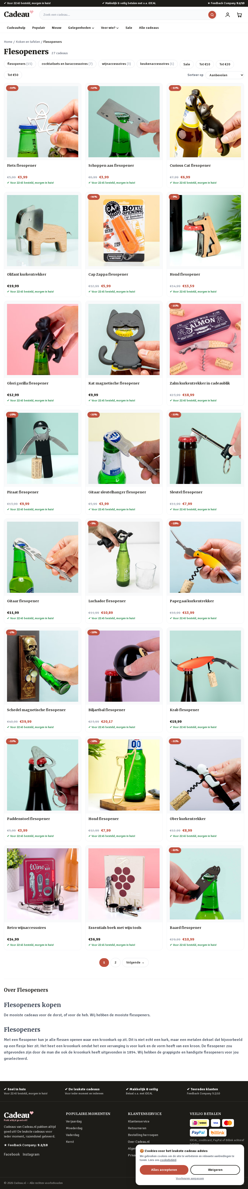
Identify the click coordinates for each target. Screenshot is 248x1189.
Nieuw (56, 28)
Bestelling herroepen (143, 1135)
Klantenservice (138, 1121)
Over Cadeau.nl (139, 1142)
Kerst (70, 1142)
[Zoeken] (212, 15)
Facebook (12, 1154)
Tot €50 (13, 75)
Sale (128, 28)
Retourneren (137, 1128)
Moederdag (74, 1128)
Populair (38, 28)
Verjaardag (74, 1121)
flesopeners (20, 64)
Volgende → (135, 962)
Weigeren (215, 1170)
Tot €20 (224, 64)
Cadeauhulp (16, 28)
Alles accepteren (164, 1170)
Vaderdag (72, 1135)
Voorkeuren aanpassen (190, 1178)
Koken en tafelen (28, 42)
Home (8, 42)
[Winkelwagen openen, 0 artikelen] (239, 15)
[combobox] (128, 15)
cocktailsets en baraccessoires (67, 64)
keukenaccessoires (157, 64)
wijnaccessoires (116, 64)
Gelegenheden (79, 28)
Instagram (31, 1154)
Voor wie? (108, 28)
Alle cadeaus (149, 28)
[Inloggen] (227, 15)
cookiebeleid (168, 1160)
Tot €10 (204, 64)
